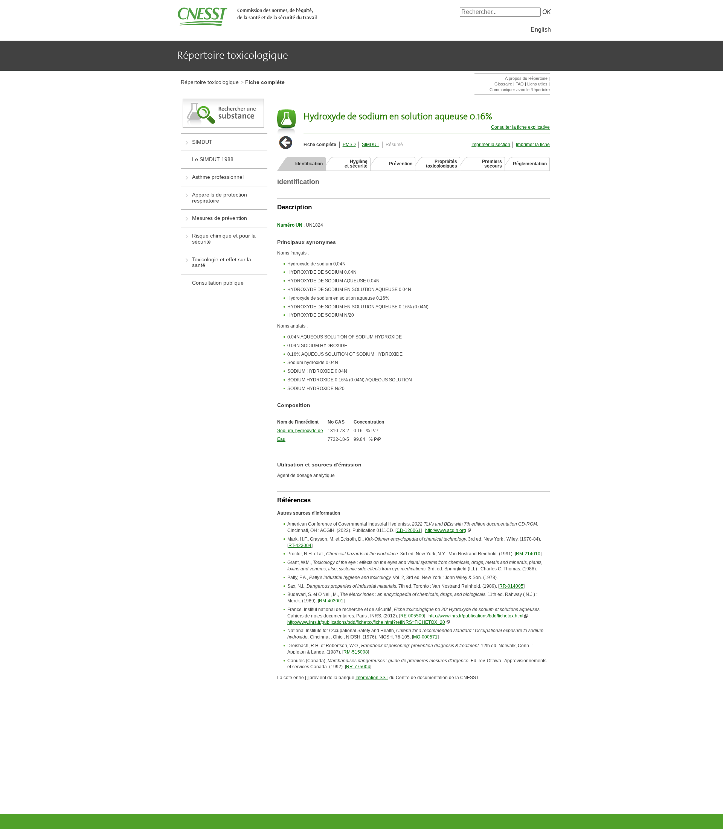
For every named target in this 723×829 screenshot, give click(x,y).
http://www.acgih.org (445, 530)
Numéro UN (289, 225)
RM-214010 (528, 553)
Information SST (371, 677)
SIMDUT (370, 144)
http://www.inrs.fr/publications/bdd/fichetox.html (476, 616)
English (541, 29)
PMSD (349, 144)
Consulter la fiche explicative (520, 127)
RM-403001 (331, 600)
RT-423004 (299, 545)
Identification (309, 163)
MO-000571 (425, 637)
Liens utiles (537, 84)
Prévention (400, 163)
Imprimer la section (490, 144)
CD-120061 (409, 530)
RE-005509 (412, 616)
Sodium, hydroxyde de (300, 430)
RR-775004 (358, 666)
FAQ (520, 84)
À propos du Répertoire (526, 78)
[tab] (301, 164)
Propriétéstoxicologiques (441, 164)
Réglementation (530, 163)
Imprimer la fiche (533, 144)
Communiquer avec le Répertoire (520, 89)
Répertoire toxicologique (210, 82)
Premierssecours (492, 164)
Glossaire (503, 84)
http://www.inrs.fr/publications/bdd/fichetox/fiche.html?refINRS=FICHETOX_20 (366, 622)
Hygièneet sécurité (356, 164)
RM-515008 (355, 652)
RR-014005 (511, 586)
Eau (281, 439)
